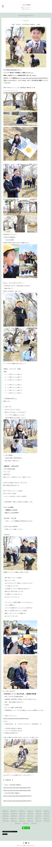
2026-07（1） (6, 810)
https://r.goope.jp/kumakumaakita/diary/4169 (17, 787)
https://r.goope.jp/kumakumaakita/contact (16, 718)
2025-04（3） (14, 813)
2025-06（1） (47, 810)
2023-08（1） (30, 818)
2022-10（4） (47, 820)
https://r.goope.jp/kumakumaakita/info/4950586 (31, 78)
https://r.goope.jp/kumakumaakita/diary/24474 (17, 801)
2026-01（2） (22, 810)
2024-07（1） (22, 815)
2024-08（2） (14, 815)
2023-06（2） (47, 818)
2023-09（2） (22, 818)
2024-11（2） (47, 813)
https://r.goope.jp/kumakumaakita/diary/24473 (17, 796)
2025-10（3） (30, 810)
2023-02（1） (22, 820)
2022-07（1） (26, 823)
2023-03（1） (14, 820)
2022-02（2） (34, 823)
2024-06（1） (31, 815)
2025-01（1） (39, 813)
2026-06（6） (14, 810)
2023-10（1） (13, 818)
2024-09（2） (6, 815)
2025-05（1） (6, 813)
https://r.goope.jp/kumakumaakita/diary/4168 (17, 790)
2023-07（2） (38, 818)
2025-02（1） (31, 813)
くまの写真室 (26, 5)
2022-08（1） (18, 823)
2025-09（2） (39, 810)
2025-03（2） (22, 813)
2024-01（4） (47, 815)
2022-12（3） (39, 820)
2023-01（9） (31, 820)
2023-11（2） (5, 818)
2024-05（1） (39, 815)
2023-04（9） (6, 820)
